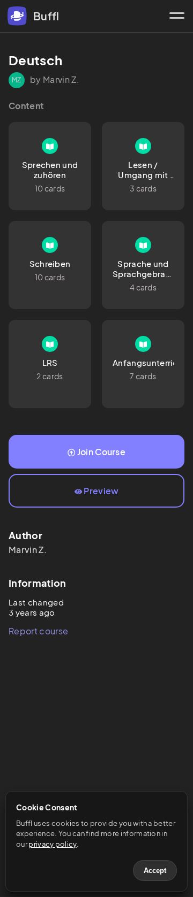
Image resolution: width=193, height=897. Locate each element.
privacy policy (52, 844)
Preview (101, 490)
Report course (38, 631)
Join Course (101, 451)
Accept (155, 871)
